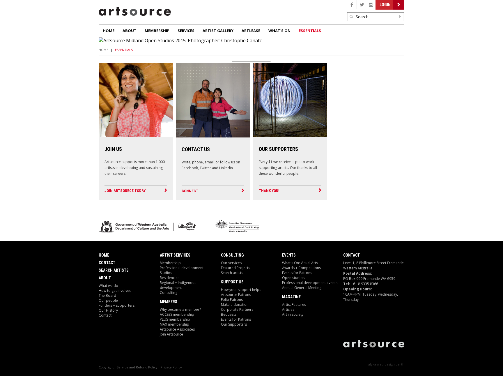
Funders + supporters (116, 305)
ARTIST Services (175, 255)
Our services (231, 262)
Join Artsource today (125, 190)
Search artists (232, 272)
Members (168, 301)
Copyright (106, 367)
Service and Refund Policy (137, 367)
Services (186, 30)
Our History (108, 310)
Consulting (168, 292)
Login (385, 4)
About (130, 30)
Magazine (291, 296)
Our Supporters (234, 324)
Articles (288, 309)
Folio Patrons (232, 299)
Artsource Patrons (236, 294)
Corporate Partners (237, 309)
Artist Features (294, 304)
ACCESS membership (177, 314)
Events (289, 255)
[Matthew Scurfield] (290, 135)
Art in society (292, 314)
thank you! (269, 190)
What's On (279, 30)
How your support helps (241, 289)
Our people (108, 300)
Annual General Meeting (301, 287)
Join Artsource (171, 334)
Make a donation (235, 304)
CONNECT (190, 191)
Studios (166, 272)
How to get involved (115, 290)
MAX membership (174, 324)
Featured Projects (235, 267)
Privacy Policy (171, 367)
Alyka (372, 364)
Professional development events (309, 282)
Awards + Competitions (301, 267)
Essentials (310, 30)
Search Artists (114, 270)
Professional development (181, 267)
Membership (157, 30)
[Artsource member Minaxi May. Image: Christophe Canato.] (136, 135)
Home (108, 30)
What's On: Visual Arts (300, 262)
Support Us (232, 282)
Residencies (169, 277)
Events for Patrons (236, 319)
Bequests (228, 314)
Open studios (293, 277)
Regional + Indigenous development (178, 285)
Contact (107, 262)
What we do (108, 285)
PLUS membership (175, 319)
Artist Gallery (218, 30)
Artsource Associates (177, 329)
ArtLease (251, 30)
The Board (107, 295)
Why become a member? (180, 309)
